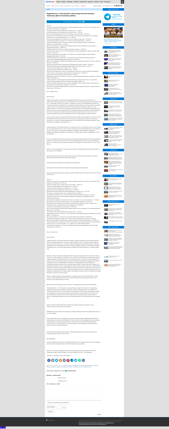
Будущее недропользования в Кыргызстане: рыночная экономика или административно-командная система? (115, 163)
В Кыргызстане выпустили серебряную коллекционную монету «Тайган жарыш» (115, 140)
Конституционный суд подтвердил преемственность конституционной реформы (115, 184)
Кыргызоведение (67, 5)
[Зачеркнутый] (52, 384)
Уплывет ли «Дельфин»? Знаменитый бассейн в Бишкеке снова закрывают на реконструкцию (115, 119)
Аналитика (76, 1)
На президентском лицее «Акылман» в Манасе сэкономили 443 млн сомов (115, 102)
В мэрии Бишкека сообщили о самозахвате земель (114, 81)
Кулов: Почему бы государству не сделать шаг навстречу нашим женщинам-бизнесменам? (114, 132)
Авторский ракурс (55, 5)
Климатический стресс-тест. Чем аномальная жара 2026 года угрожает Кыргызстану (115, 196)
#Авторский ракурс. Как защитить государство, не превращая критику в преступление (115, 213)
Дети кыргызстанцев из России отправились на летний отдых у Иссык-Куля (114, 106)
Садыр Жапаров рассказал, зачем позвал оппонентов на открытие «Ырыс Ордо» (114, 59)
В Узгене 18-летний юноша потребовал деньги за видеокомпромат (113, 85)
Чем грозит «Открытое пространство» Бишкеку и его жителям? (115, 192)
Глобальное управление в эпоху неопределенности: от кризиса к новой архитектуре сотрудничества (115, 188)
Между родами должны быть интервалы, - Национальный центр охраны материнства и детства (115, 235)
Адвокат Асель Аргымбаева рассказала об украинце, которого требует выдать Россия (114, 55)
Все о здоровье (75, 5)
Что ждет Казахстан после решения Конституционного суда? (115, 179)
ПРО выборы (107, 1)
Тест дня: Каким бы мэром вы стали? (115, 260)
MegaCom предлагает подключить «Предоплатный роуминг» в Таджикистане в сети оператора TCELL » (69, 366)
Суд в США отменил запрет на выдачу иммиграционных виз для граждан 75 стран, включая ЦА (114, 63)
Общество (90, 1)
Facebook (116, 5)
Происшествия (83, 1)
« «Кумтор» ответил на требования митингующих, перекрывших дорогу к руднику (80, 365)
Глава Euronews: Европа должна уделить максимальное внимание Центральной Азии (114, 51)
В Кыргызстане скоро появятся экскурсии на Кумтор (114, 166)
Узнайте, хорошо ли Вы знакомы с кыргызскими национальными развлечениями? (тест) (114, 265)
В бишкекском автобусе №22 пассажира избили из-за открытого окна (115, 89)
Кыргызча (83, 5)
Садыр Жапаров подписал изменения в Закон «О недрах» (115, 170)
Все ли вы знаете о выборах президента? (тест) (113, 256)
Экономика (69, 1)
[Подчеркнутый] (50, 384)
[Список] (57, 384)
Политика (63, 1)
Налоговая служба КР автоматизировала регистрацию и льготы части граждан (114, 144)
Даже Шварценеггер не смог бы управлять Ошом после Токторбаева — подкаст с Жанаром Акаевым (113, 40)
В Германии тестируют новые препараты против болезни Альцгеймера (114, 243)
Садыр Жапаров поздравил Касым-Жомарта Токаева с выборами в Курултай (115, 67)
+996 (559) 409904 (71, 370)
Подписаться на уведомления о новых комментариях (58, 402)
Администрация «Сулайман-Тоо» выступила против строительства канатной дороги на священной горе (115, 115)
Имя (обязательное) (62, 377)
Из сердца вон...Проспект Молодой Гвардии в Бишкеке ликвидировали (115, 110)
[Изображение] (54, 384)
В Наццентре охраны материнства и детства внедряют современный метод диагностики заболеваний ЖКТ (115, 247)
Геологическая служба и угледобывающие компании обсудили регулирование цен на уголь (115, 154)
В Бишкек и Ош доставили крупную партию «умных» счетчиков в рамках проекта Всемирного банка (115, 136)
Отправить (50, 411)
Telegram (122, 5)
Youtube (118, 5)
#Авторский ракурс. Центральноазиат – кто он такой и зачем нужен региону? (115, 217)
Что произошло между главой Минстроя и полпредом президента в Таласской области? (115, 93)
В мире (101, 1)
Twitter (114, 5)
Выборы (48, 5)
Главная (58, 1)
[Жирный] (47, 384)
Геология (96, 1)
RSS (122, 2)
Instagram (120, 5)
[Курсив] (49, 384)
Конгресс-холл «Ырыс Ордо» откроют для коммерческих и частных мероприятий (115, 128)
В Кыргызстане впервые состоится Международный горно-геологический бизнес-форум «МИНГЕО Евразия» (115, 158)
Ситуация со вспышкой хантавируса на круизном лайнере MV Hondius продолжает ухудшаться (115, 239)
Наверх (99, 414)
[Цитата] (55, 384)
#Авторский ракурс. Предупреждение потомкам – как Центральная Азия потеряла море (115, 209)
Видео (61, 5)
